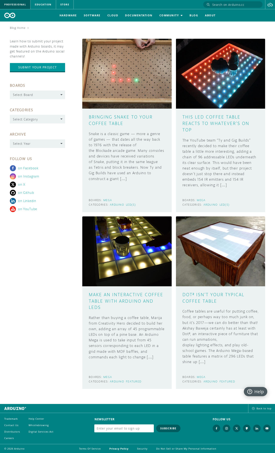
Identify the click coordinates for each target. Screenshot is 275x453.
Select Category (25, 119)
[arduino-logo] (10, 15)
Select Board (23, 95)
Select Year (22, 144)
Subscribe (168, 428)
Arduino (117, 204)
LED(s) (131, 204)
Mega (107, 200)
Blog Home (17, 28)
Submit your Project (37, 67)
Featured (133, 381)
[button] (270, 4)
